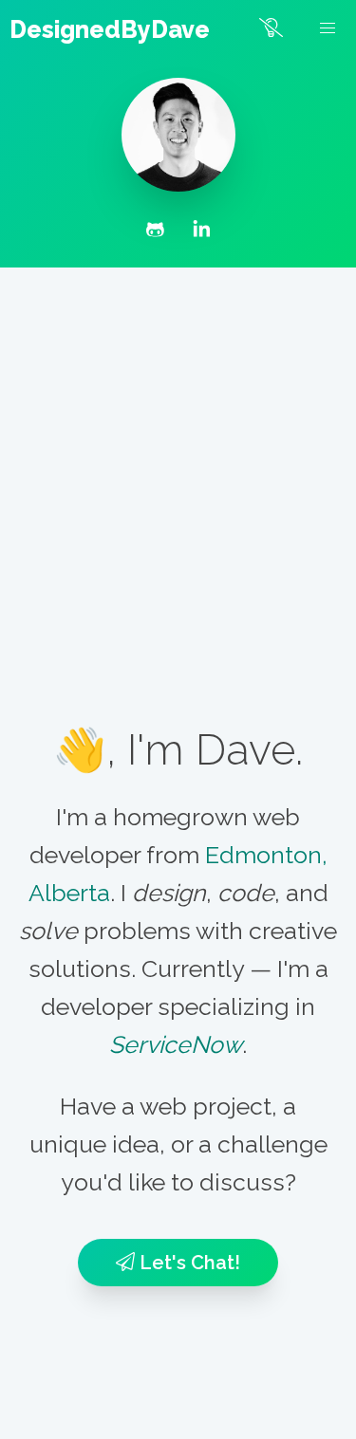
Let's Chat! (187, 1262)
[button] (327, 28)
